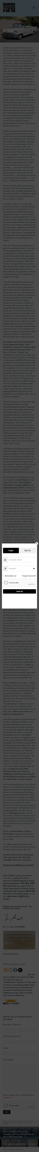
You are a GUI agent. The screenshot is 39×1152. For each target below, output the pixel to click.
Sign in (19, 591)
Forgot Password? (29, 576)
